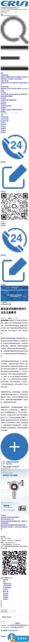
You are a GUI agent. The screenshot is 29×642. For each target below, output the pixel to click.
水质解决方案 (12, 100)
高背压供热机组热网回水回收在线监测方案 (13, 525)
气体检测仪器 (4, 75)
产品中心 (3, 92)
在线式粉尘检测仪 (16, 88)
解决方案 (3, 98)
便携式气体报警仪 (6, 77)
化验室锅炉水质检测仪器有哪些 (10, 517)
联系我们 (3, 111)
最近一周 (5, 466)
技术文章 (8, 105)
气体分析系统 (18, 79)
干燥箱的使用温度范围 (12, 462)
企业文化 (8, 109)
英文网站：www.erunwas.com (10, 608)
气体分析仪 (10, 79)
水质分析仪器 (4, 80)
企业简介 (3, 109)
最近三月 (11, 466)
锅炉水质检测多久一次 (7, 519)
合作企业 (3, 102)
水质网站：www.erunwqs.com (10, 603)
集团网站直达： (7, 601)
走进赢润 (3, 107)
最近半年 (16, 466)
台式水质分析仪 (14, 82)
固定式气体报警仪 (16, 77)
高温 (17, 325)
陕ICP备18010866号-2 (18, 627)
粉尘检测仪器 (4, 86)
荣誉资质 (14, 109)
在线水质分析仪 (5, 82)
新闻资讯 (3, 103)
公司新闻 (3, 105)
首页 (2, 73)
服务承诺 (19, 109)
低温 (21, 325)
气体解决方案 (4, 100)
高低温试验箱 (11, 338)
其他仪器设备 (9, 96)
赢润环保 (8, 420)
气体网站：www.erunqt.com (9, 606)
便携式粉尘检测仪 (6, 88)
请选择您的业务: (5, 614)
